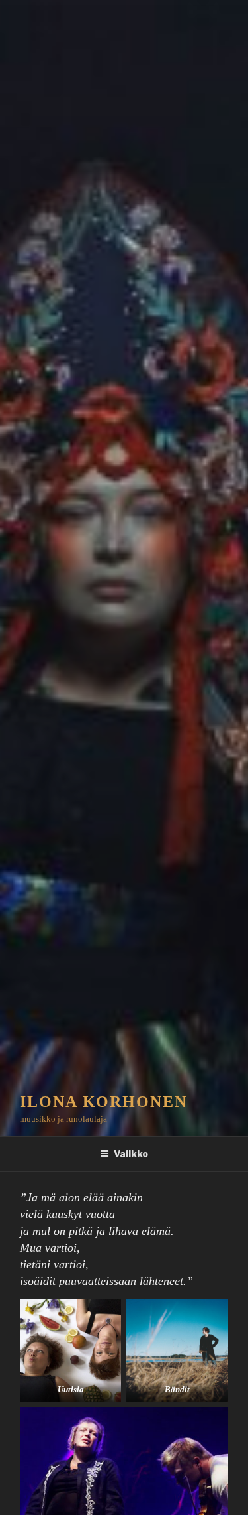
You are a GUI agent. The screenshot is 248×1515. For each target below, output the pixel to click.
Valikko (131, 1153)
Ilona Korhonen (103, 1101)
